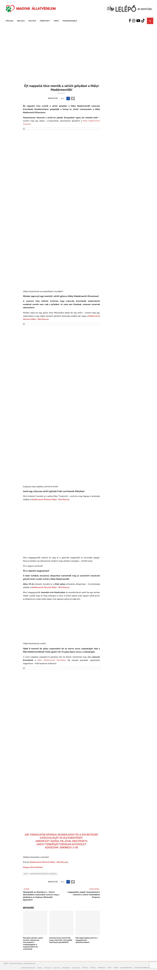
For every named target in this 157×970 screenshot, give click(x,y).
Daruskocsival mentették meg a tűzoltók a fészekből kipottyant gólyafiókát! (60, 940)
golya (26, 874)
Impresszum (48, 968)
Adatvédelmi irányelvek (28, 968)
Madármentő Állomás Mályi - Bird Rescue (43, 874)
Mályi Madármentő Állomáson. (51, 660)
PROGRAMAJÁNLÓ (70, 21)
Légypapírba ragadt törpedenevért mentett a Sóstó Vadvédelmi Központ (84, 894)
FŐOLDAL (9, 21)
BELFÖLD (21, 21)
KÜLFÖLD (32, 21)
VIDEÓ (56, 21)
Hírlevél (39, 968)
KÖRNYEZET (45, 21)
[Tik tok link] (143, 21)
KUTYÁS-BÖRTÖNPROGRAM (143, 968)
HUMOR (116, 968)
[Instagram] (134, 21)
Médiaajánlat (66, 968)
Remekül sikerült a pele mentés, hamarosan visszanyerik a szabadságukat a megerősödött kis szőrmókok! (33, 943)
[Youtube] (138, 21)
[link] (50, 499)
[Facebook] (130, 21)
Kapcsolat (57, 968)
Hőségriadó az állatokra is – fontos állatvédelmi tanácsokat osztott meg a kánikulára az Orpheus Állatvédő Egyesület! (41, 896)
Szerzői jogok (76, 968)
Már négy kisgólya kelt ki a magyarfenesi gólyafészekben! (87, 940)
